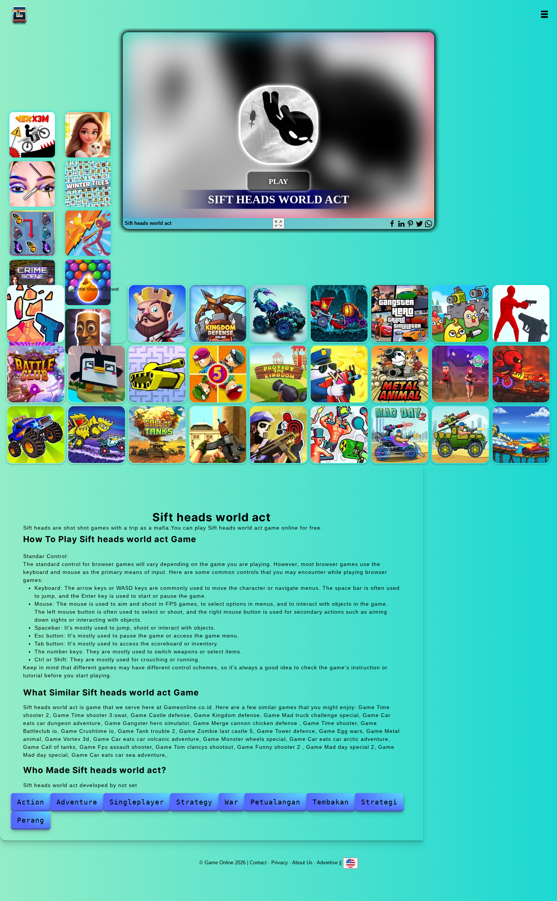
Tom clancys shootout (278, 434)
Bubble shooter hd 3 (88, 282)
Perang (30, 820)
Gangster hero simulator (399, 313)
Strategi (379, 802)
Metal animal (399, 374)
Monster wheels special (35, 434)
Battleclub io (35, 374)
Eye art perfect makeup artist (32, 184)
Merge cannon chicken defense (460, 313)
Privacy (279, 862)
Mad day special (460, 434)
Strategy (194, 802)
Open (544, 14)
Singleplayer (137, 802)
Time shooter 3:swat (96, 313)
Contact (258, 862)
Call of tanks (157, 434)
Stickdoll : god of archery (88, 233)
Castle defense (157, 313)
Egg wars (339, 374)
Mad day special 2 (399, 434)
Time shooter (521, 313)
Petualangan (275, 802)
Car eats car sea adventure (521, 434)
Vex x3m (32, 134)
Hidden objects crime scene (32, 282)
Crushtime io (96, 374)
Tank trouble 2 (157, 374)
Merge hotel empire (88, 134)
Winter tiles (88, 184)
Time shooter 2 (35, 313)
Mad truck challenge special (278, 313)
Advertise (327, 862)
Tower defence (278, 374)
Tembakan (331, 802)
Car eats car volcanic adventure (521, 374)
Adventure (76, 802)
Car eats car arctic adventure (96, 434)
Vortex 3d (460, 374)
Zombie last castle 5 (217, 374)
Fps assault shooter (217, 434)
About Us (302, 862)
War (231, 802)
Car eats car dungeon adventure (339, 313)
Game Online (43, 14)
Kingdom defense (217, 313)
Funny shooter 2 (339, 434)
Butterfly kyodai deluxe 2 (32, 233)
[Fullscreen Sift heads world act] (278, 223)
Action (30, 802)
